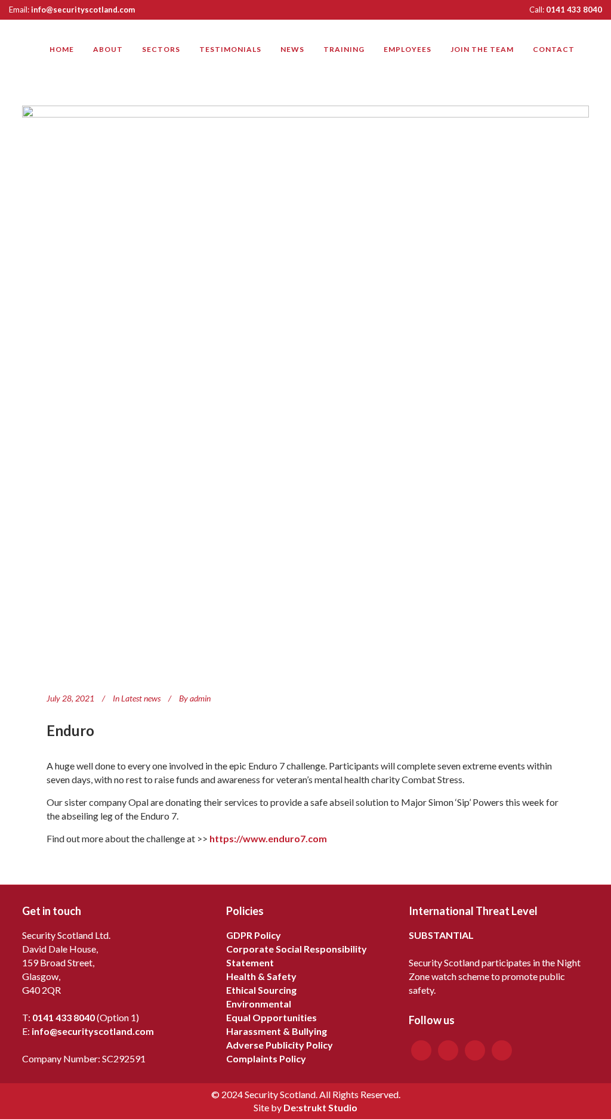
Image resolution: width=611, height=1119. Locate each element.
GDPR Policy (253, 935)
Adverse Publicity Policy (279, 1044)
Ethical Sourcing (261, 990)
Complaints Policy (266, 1058)
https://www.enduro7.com (268, 838)
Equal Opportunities (271, 1017)
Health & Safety (261, 976)
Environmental (258, 1003)
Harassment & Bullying (276, 1031)
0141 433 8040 (574, 9)
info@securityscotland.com (83, 9)
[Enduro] (305, 389)
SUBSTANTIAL (441, 935)
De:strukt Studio (320, 1107)
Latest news (141, 698)
